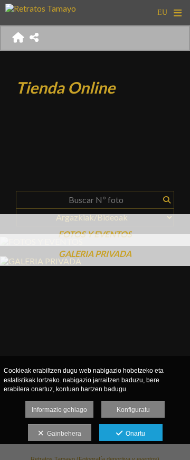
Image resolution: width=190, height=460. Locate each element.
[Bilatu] (166, 200)
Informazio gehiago (59, 409)
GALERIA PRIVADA (95, 254)
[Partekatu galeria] (34, 37)
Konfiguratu (133, 409)
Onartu (133, 433)
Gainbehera (62, 433)
